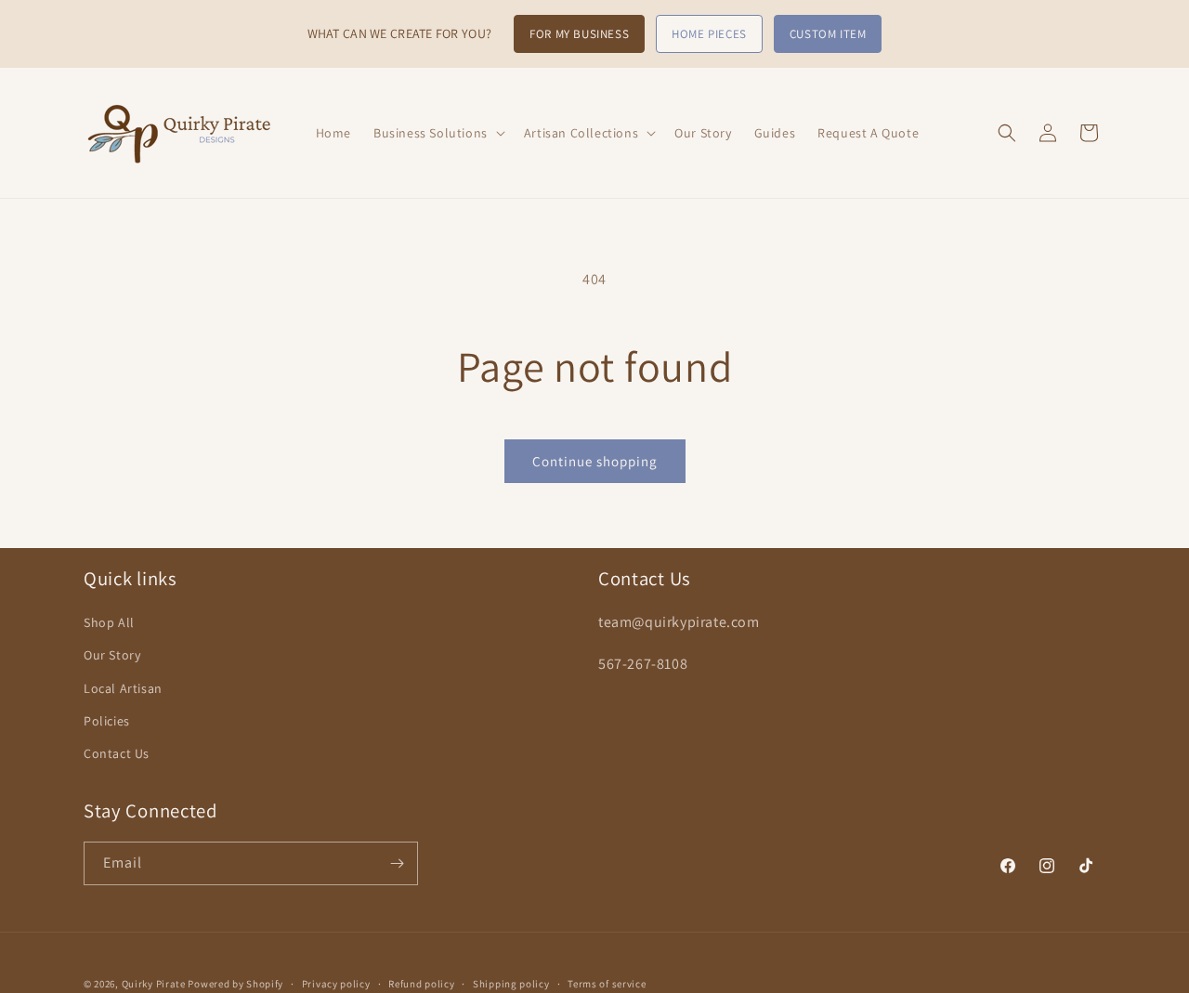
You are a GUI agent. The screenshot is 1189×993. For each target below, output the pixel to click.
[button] (437, 132)
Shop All (109, 623)
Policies (107, 720)
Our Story (112, 655)
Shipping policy (511, 982)
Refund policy (421, 982)
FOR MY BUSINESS (579, 34)
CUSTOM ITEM (828, 34)
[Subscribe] (396, 863)
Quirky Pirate (155, 983)
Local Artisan (123, 688)
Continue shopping (595, 461)
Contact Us (117, 753)
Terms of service (607, 982)
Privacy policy (336, 982)
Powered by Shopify (235, 983)
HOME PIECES (709, 34)
